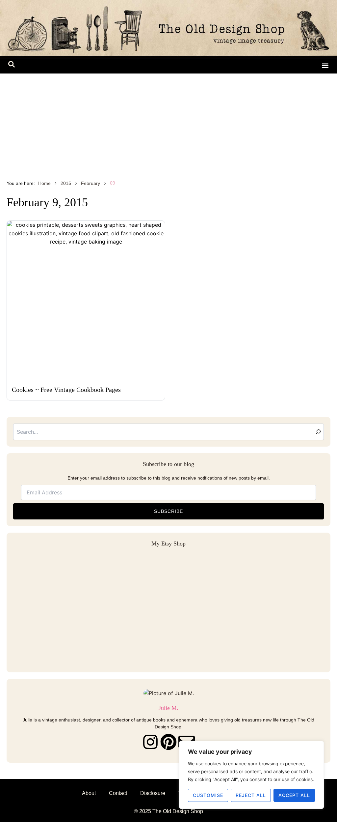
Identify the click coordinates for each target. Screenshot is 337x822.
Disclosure (152, 793)
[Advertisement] (168, 123)
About (89, 793)
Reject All (251, 795)
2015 (66, 183)
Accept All (294, 795)
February (90, 183)
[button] (11, 65)
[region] (251, 775)
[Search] (318, 432)
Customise (208, 795)
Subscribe (168, 511)
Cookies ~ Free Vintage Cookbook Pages (66, 389)
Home (44, 183)
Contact (118, 793)
